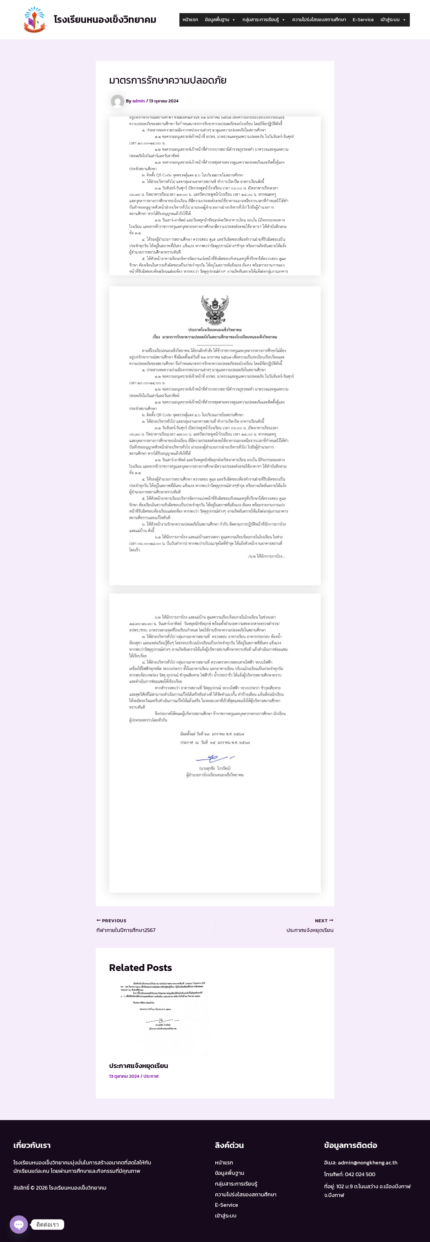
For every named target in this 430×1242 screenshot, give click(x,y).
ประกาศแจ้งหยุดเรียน (138, 1066)
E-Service (363, 19)
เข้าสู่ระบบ (390, 19)
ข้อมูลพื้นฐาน (217, 19)
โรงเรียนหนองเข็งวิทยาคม (105, 19)
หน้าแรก (190, 19)
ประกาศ (151, 1076)
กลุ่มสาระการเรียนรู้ (261, 19)
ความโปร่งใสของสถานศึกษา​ (319, 19)
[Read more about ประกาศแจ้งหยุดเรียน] (160, 1018)
